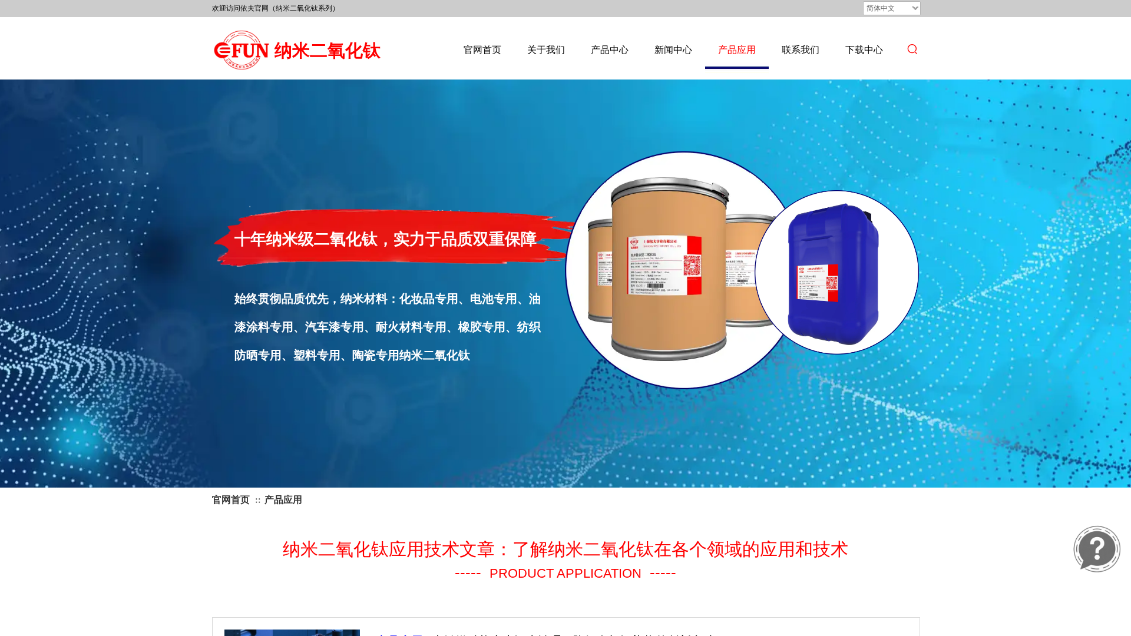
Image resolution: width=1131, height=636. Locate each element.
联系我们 (800, 50)
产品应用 (737, 50)
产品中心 (610, 50)
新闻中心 (673, 50)
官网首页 (482, 50)
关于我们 (546, 50)
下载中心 (864, 50)
